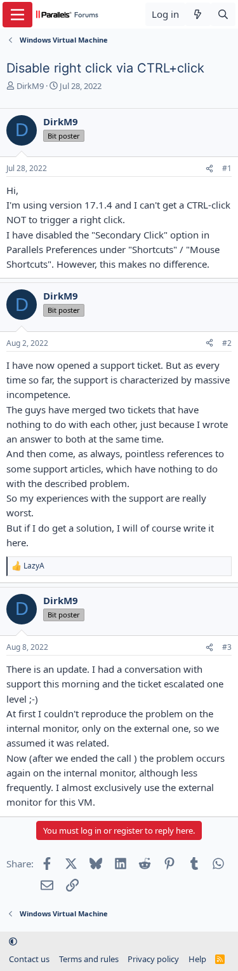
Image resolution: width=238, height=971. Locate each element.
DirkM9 (30, 86)
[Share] (209, 169)
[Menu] (17, 14)
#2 (227, 343)
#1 (227, 168)
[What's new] (197, 14)
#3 (227, 647)
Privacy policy (153, 959)
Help (197, 959)
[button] (13, 941)
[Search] (223, 14)
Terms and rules (89, 959)
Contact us (29, 959)
